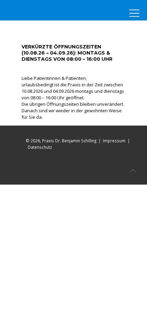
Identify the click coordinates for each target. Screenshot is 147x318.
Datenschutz (40, 147)
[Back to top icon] (132, 170)
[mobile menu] (134, 13)
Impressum (114, 140)
